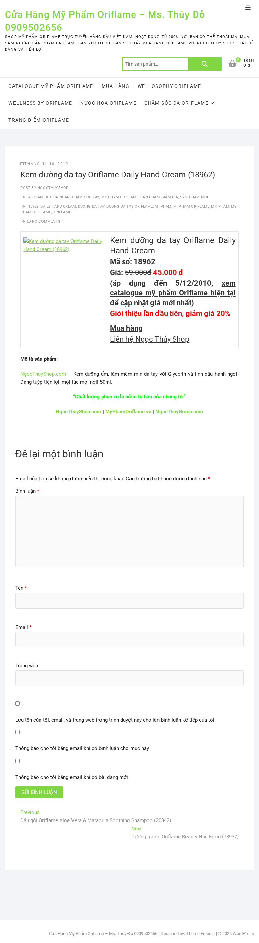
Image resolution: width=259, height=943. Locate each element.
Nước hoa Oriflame (108, 103)
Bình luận (27, 491)
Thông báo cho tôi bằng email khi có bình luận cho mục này (82, 748)
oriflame (62, 212)
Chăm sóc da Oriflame (176, 103)
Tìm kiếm (205, 64)
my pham (220, 206)
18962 (33, 206)
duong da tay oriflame (129, 206)
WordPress (243, 933)
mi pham (163, 206)
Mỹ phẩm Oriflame (120, 197)
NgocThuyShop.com (43, 374)
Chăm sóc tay (85, 197)
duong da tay (91, 206)
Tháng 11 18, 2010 (46, 164)
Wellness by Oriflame (40, 103)
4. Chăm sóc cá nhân (49, 197)
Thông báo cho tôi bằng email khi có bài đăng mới (71, 777)
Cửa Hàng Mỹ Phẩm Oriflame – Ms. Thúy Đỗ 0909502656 (105, 21)
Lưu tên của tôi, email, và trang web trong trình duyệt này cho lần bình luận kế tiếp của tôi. (115, 720)
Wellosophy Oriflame (169, 86)
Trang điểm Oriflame (38, 120)
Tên (21, 588)
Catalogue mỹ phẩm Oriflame (50, 86)
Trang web (26, 666)
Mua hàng (116, 86)
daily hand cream (58, 206)
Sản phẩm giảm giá (159, 197)
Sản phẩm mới (194, 197)
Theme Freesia (200, 933)
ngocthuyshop (52, 188)
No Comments (46, 221)
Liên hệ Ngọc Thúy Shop (149, 339)
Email (23, 627)
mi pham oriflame (191, 206)
